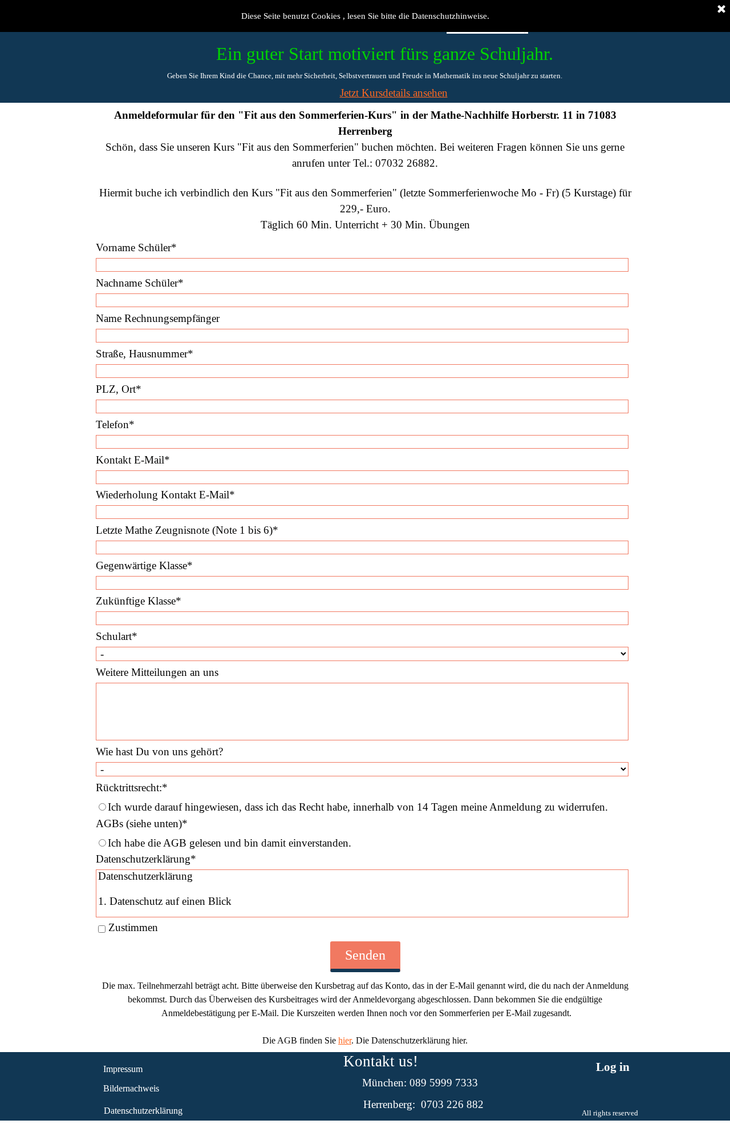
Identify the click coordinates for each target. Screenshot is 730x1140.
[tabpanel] (364, 75)
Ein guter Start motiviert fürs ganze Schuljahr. (384, 53)
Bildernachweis (131, 1088)
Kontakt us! (380, 1061)
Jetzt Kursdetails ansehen (394, 93)
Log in (613, 1067)
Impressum (123, 1069)
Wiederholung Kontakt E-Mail (165, 495)
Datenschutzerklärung (143, 1110)
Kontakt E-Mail (133, 460)
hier (344, 1040)
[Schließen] (721, 10)
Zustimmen (133, 927)
